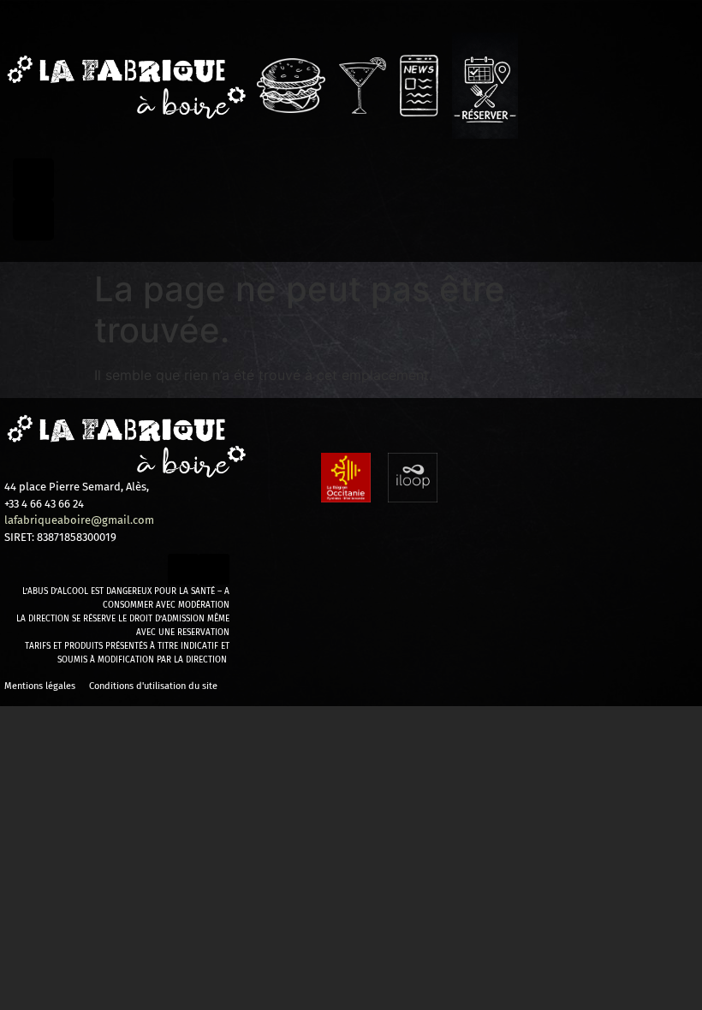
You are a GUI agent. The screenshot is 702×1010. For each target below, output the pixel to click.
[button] (126, 487)
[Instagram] (33, 220)
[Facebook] (33, 178)
